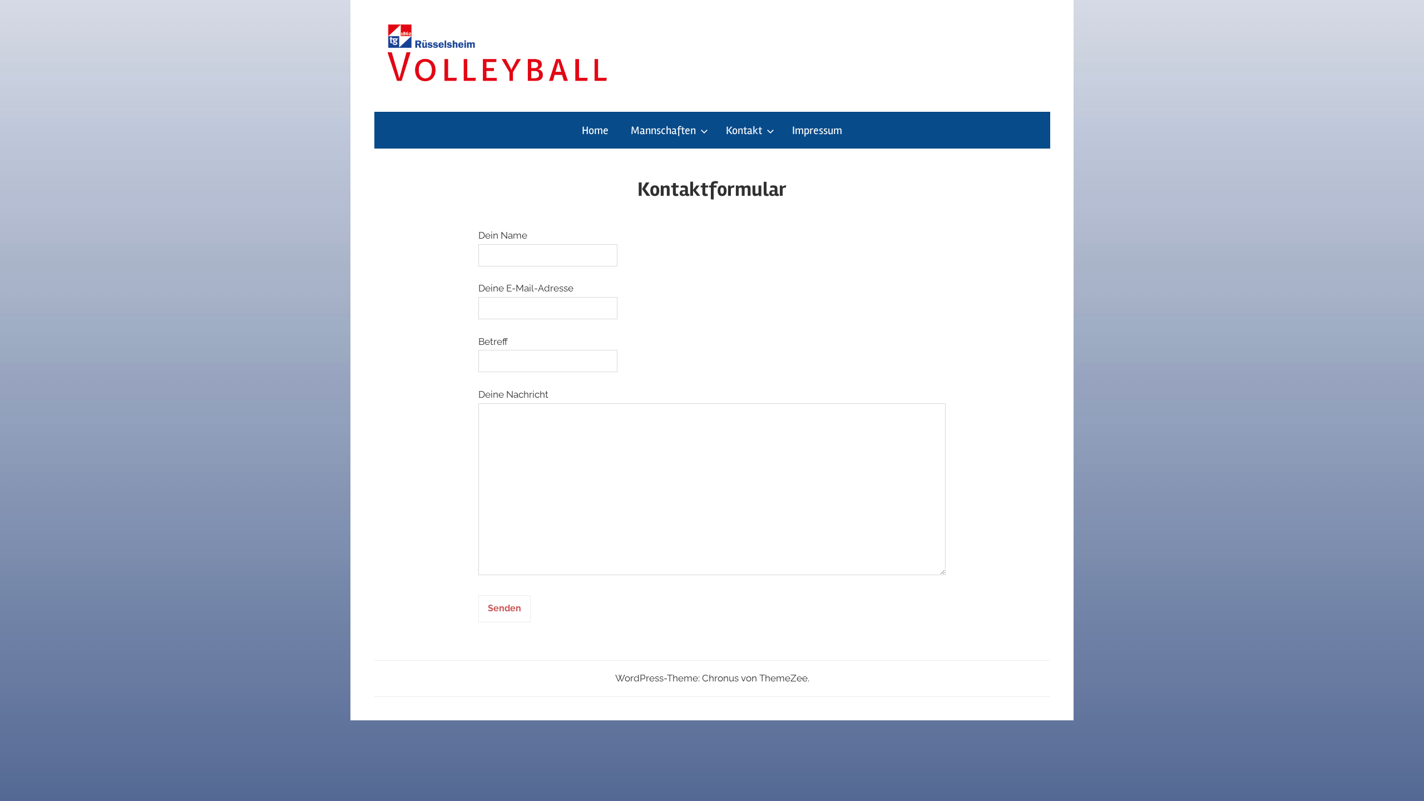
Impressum (817, 130)
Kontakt (744, 130)
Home (595, 130)
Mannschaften (663, 130)
